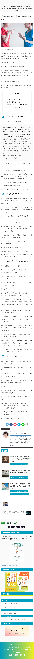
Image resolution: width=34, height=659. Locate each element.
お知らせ (5, 600)
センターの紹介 (9, 644)
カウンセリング (25, 644)
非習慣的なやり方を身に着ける (17, 104)
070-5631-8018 (18, 655)
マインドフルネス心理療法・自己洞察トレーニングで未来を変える (17, 647)
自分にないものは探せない (15, 99)
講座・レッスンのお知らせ (10, 603)
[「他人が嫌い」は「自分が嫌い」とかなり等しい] (19, 424)
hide (19, 93)
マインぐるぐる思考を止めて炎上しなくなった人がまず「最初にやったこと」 (20, 459)
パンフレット (17, 644)
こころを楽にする (7, 610)
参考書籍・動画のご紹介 (10, 607)
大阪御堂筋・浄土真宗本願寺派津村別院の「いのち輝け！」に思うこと (20, 472)
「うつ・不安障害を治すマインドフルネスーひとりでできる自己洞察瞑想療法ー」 (20, 435)
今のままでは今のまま (14, 107)
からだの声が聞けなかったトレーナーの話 (14, 619)
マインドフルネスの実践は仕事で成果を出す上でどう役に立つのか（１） (20, 486)
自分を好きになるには (14, 102)
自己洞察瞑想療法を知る (10, 613)
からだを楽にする (7, 616)
